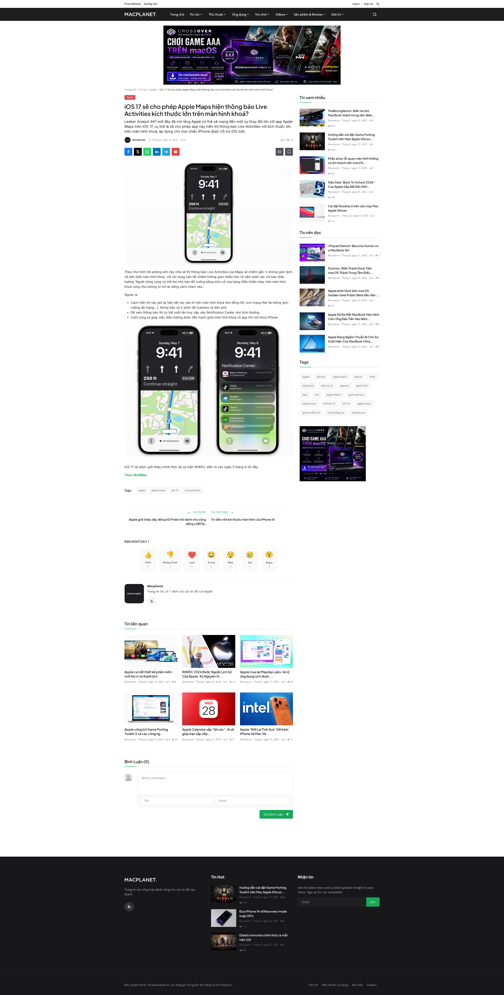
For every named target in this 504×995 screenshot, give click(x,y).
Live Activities (192, 490)
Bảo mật (357, 985)
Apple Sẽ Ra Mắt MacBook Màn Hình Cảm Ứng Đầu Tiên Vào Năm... (353, 317)
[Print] (280, 152)
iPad (372, 377)
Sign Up (368, 4)
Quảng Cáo (150, 4)
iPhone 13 (329, 403)
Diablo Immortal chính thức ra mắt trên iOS (263, 937)
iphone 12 (327, 385)
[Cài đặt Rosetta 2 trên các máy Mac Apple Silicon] (312, 213)
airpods (344, 385)
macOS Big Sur (335, 412)
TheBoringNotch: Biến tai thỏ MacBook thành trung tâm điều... (351, 113)
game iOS (362, 385)
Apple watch (340, 377)
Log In (356, 4)
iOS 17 (175, 490)
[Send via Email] (176, 152)
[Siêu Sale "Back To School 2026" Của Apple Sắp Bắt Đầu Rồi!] (312, 189)
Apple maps (158, 490)
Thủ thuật (216, 14)
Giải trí (336, 14)
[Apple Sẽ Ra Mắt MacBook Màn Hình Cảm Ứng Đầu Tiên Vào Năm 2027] (312, 321)
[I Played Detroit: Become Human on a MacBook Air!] (312, 252)
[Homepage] (141, 14)
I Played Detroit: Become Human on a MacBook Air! (353, 248)
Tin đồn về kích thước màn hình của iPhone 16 (243, 519)
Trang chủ (177, 14)
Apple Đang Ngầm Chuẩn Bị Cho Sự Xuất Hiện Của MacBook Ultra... (353, 339)
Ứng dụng (239, 14)
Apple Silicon (333, 394)
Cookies (372, 985)
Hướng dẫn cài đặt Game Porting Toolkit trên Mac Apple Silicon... (351, 137)
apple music (364, 403)
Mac (305, 394)
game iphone (356, 394)
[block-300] (333, 453)
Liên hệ (313, 985)
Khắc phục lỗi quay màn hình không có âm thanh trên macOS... (353, 160)
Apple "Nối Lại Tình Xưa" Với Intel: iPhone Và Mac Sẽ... (264, 731)
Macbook (308, 385)
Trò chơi (261, 14)
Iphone (321, 377)
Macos (358, 377)
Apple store (309, 403)
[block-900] (252, 55)
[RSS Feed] (151, 601)
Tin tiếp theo (220, 512)
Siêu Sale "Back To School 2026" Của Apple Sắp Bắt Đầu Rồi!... (351, 184)
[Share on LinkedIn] (157, 152)
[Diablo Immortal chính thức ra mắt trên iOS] (223, 942)
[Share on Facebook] (128, 152)
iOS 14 (346, 403)
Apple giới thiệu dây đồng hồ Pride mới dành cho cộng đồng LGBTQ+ (167, 521)
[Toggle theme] (378, 4)
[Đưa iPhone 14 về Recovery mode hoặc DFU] (223, 918)
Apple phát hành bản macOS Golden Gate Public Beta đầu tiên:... (353, 293)
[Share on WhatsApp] (147, 152)
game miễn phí (311, 412)
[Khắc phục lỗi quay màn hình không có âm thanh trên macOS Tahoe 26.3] (312, 165)
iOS (317, 394)
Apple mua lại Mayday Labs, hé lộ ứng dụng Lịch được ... (264, 674)
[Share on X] (138, 152)
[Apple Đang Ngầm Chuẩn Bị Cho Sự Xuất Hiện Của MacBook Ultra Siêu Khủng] (312, 344)
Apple (153, 89)
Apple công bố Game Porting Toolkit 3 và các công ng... (146, 731)
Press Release (132, 4)
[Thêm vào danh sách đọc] (289, 152)
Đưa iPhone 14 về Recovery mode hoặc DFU (263, 913)
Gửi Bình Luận (273, 814)
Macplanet (155, 586)
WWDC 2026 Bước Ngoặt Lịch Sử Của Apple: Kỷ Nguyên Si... (207, 674)
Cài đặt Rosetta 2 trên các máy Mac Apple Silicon (353, 208)
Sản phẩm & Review (308, 14)
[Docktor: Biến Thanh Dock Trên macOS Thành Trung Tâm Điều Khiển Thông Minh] (312, 275)
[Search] (375, 14)
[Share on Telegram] (166, 152)
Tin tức (195, 14)
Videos (280, 14)
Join (372, 902)
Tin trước (199, 512)
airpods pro (358, 412)
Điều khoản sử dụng (335, 985)
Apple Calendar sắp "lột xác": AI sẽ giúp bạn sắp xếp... (208, 731)
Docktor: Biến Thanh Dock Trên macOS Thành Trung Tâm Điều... (350, 270)
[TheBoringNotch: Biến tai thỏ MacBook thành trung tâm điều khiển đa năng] (312, 117)
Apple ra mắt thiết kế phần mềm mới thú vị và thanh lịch (148, 674)
